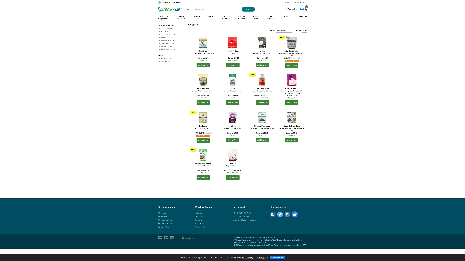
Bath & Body (256, 17)
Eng (295, 2)
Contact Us (200, 227)
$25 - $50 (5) (165, 61)
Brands (286, 16)
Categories (302, 16)
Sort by (272, 30)
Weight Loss (197, 17)
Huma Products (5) (168, 28)
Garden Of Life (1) (167, 46)
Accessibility (163, 216)
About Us (162, 213)
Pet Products (271, 17)
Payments (199, 223)
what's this (296, 58)
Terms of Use (163, 227)
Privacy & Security (165, 223)
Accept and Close (277, 258)
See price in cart (262, 98)
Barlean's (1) (165, 37)
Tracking (198, 213)
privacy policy (262, 257)
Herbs (210, 16)
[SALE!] (292, 42)
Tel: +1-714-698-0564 (241, 213)
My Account (290, 9)
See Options (232, 65)
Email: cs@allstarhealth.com (244, 220)
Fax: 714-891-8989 (240, 216)
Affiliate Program (165, 220)
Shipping (199, 216)
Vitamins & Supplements (163, 17)
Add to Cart (203, 65)
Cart (303, 9)
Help (287, 2)
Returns (198, 220)
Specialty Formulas (226, 17)
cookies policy (247, 257)
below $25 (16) (166, 58)
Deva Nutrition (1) (167, 43)
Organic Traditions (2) (169, 34)
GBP (302, 2)
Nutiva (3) (164, 31)
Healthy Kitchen (241, 17)
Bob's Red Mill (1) (167, 40)
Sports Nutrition (181, 17)
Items (298, 30)
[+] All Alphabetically (168, 49)
